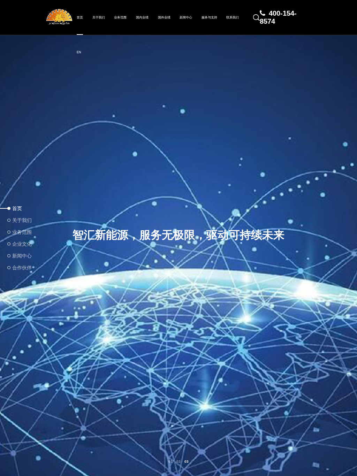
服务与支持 (209, 17)
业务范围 (120, 17)
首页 (80, 17)
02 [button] (178, 461)
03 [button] (186, 461)
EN (79, 52)
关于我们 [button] (21, 220)
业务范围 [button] (21, 232)
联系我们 (232, 17)
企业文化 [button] (21, 244)
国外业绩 (164, 17)
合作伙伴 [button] (21, 267)
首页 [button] (17, 208)
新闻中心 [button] (21, 256)
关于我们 (98, 17)
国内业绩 (142, 17)
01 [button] (170, 461)
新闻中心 (186, 17)
